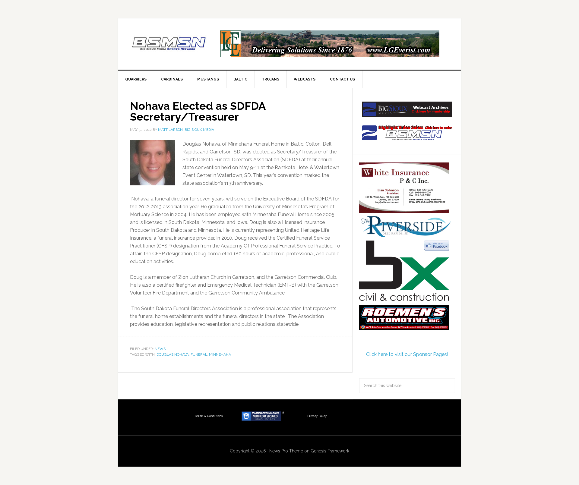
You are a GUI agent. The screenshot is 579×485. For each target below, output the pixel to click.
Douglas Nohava (173, 354)
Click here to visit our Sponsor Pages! (407, 354)
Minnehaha (220, 354)
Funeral (199, 354)
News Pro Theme (286, 451)
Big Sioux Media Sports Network (169, 44)
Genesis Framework (330, 451)
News (160, 349)
